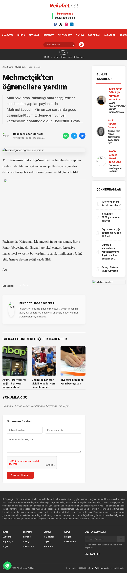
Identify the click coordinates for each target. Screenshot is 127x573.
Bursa (5, 532)
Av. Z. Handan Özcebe (112, 124)
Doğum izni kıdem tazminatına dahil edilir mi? (114, 137)
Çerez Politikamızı (97, 568)
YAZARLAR (110, 35)
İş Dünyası (49, 537)
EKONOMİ (34, 35)
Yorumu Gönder (20, 475)
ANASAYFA (7, 35)
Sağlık (5, 546)
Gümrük (47, 532)
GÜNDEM (20, 67)
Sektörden (28, 546)
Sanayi (26, 541)
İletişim (67, 537)
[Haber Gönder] (7, 565)
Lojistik (47, 541)
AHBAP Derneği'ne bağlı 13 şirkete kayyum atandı (14, 383)
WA (65, 136)
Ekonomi (27, 532)
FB (82, 136)
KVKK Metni (70, 541)
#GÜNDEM (25, 285)
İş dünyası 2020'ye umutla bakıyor (111, 217)
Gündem (6, 537)
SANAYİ (80, 35)
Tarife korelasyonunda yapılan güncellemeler (117, 107)
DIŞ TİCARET (65, 35)
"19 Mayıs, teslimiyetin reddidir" (115, 168)
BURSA (21, 35)
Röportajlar (7, 541)
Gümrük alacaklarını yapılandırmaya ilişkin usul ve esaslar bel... (110, 251)
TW (74, 136)
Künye (67, 532)
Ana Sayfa (7, 67)
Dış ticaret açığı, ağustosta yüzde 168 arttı (111, 233)
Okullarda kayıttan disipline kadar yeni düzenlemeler (43, 383)
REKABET (48, 35)
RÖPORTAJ (94, 35)
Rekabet (27, 537)
